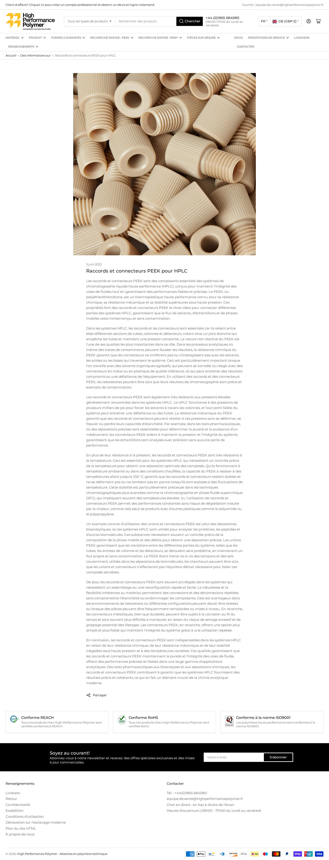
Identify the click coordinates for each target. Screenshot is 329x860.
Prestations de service (266, 37)
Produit (35, 37)
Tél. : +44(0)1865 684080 (187, 793)
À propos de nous (20, 834)
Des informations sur (35, 55)
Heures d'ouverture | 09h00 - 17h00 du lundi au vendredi (214, 810)
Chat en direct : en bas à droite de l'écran (200, 805)
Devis (238, 37)
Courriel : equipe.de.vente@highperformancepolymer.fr (282, 4)
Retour (11, 799)
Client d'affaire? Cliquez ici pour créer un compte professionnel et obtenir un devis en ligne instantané (80, 4)
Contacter (245, 46)
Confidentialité (18, 805)
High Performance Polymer (37, 854)
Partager (100, 695)
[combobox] (159, 21)
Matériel (13, 37)
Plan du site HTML (21, 828)
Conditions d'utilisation (25, 816)
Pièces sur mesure (201, 37)
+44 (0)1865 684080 (222, 18)
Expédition (15, 810)
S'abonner (278, 757)
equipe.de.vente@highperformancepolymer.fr (205, 799)
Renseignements (21, 46)
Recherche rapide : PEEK (109, 37)
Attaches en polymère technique (83, 854)
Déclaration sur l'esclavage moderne (36, 822)
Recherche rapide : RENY (158, 37)
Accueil (11, 55)
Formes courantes (66, 37)
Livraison (302, 37)
